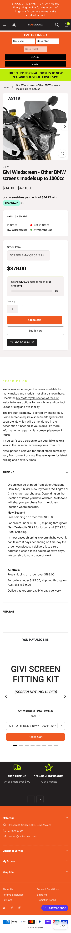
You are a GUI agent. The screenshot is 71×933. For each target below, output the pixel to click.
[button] (4, 25)
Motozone (39, 928)
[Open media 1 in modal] (35, 126)
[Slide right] (64, 126)
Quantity (11, 301)
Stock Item (14, 247)
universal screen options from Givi (38, 445)
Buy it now (35, 330)
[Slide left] (6, 126)
